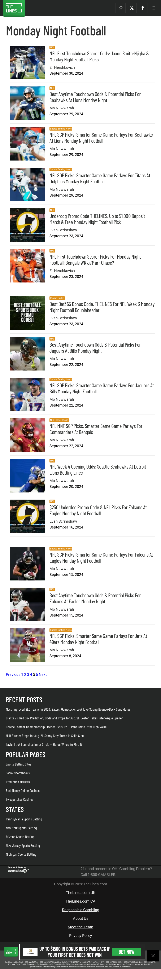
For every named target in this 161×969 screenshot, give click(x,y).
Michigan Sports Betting (21, 854)
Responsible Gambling (80, 910)
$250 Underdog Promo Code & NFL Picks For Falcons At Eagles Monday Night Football (98, 510)
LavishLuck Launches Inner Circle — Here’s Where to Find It (44, 744)
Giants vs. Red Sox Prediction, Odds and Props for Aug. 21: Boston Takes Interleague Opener (64, 718)
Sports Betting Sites (18, 764)
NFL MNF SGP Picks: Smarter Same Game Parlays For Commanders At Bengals (95, 428)
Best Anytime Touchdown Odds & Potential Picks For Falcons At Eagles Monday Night (95, 598)
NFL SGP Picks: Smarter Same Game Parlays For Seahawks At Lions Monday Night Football (101, 137)
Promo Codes (57, 298)
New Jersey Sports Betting (23, 845)
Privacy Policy (80, 935)
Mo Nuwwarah (61, 108)
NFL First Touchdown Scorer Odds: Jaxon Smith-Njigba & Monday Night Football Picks (99, 56)
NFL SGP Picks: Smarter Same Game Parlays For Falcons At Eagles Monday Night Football (101, 557)
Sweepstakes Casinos (19, 799)
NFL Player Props (59, 420)
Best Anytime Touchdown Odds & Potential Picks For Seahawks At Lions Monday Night (95, 97)
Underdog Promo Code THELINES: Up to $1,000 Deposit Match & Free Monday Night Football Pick (97, 218)
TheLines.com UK (80, 892)
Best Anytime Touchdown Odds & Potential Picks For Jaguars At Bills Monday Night (95, 347)
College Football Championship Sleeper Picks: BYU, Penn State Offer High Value (56, 726)
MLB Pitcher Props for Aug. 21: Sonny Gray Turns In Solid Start (45, 735)
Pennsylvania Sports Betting (24, 819)
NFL (52, 47)
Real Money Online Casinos (23, 790)
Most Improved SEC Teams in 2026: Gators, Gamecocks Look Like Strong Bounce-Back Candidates (68, 709)
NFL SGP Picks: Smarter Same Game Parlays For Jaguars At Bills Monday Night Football (101, 388)
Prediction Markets (18, 781)
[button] (121, 8)
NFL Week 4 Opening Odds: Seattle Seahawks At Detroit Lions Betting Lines (97, 469)
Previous (13, 674)
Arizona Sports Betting (20, 836)
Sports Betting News (61, 128)
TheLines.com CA (80, 901)
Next (43, 674)
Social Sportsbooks (18, 773)
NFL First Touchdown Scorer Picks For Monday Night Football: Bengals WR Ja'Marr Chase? (95, 259)
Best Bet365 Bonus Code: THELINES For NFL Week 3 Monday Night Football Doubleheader (102, 307)
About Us (80, 918)
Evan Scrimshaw (63, 230)
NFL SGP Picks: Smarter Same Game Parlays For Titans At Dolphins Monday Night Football (99, 178)
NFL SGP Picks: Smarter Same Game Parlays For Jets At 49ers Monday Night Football (98, 638)
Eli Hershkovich (62, 67)
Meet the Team (80, 927)
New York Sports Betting (21, 827)
